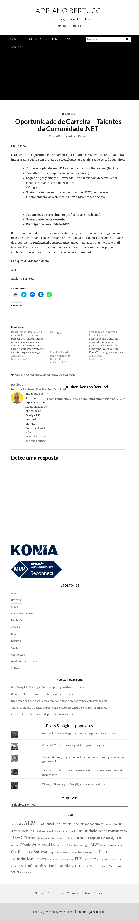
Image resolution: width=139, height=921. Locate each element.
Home (14, 39)
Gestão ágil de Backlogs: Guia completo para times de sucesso (49, 687)
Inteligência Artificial (24, 661)
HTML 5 (16, 845)
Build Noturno (43, 831)
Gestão (68, 838)
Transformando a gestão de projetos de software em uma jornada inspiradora (59, 707)
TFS (78, 859)
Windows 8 (25, 872)
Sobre (67, 39)
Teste (50, 859)
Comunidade (33, 374)
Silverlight (72, 852)
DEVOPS (19, 837)
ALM (14, 593)
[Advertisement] (69, 76)
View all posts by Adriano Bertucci (35, 438)
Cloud (14, 606)
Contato (17, 47)
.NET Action (17, 824)
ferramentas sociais (52, 838)
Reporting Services (58, 852)
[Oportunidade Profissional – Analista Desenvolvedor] (30, 345)
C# (54, 831)
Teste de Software (63, 859)
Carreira (70, 113)
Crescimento (49, 374)
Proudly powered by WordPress (52, 912)
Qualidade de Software (30, 852)
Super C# (93, 852)
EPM (14, 634)
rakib (103, 912)
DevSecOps (18, 620)
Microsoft (42, 844)
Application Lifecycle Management (79, 824)
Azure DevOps (22, 831)
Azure (118, 824)
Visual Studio (33, 866)
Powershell (117, 845)
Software (16, 668)
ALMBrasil (45, 824)
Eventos (16, 640)
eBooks (15, 627)
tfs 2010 (88, 859)
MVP (95, 844)
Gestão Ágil (18, 654)
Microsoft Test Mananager (71, 845)
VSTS (15, 872)
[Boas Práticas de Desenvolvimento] (67, 340)
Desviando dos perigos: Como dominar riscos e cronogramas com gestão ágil (59, 700)
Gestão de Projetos (86, 838)
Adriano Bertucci (69, 10)
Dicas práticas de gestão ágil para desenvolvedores (42, 714)
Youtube (52, 39)
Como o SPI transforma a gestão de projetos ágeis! (42, 694)
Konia (26, 845)
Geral (14, 647)
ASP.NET (108, 824)
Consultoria (32, 39)
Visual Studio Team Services (100, 866)
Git (119, 838)
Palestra (104, 845)
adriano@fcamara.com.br (29, 247)
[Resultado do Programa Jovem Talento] (108, 345)
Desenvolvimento (22, 613)
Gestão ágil (109, 838)
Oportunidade (67, 374)
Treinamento (102, 859)
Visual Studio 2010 (63, 866)
